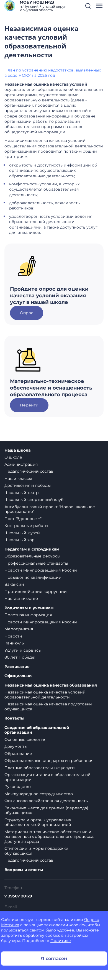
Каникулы (14, 643)
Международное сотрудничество (38, 793)
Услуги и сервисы (23, 650)
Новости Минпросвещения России (40, 570)
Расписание (17, 666)
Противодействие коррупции (35, 591)
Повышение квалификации (32, 577)
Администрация (21, 464)
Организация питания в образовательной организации (47, 777)
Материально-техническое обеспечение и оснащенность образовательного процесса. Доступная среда (49, 836)
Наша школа (17, 450)
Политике (60, 940)
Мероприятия (18, 628)
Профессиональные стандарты (36, 563)
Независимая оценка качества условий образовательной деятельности (45, 695)
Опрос (26, 312)
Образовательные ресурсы (32, 556)
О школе (13, 457)
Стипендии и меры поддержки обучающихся (36, 851)
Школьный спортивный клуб (33, 499)
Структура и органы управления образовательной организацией (37, 822)
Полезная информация (28, 614)
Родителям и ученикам (28, 608)
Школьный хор (19, 539)
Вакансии (14, 584)
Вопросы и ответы (23, 869)
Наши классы (18, 478)
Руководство (17, 786)
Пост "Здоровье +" (23, 518)
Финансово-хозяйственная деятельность (46, 800)
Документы (15, 746)
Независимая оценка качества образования (50, 685)
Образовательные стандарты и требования (48, 760)
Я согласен (54, 958)
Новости (13, 636)
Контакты (14, 718)
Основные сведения (25, 739)
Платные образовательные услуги (39, 767)
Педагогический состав (28, 471)
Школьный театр (21, 492)
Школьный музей (22, 532)
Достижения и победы (27, 485)
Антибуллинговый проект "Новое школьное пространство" (49, 509)
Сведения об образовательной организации (36, 730)
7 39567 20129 (18, 896)
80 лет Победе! (19, 657)
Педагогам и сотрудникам (31, 549)
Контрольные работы (26, 525)
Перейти (29, 405)
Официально (18, 676)
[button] (88, 5)
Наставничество (21, 598)
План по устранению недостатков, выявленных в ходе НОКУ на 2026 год (52, 73)
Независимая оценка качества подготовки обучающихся (48, 706)
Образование (18, 753)
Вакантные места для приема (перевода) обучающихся (46, 810)
